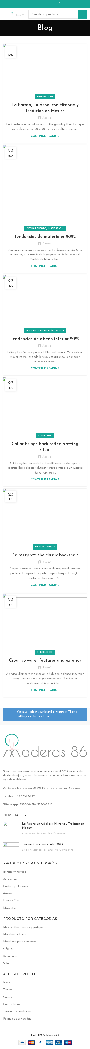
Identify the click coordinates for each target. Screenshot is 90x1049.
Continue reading (45, 136)
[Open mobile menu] (5, 14)
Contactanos (11, 1004)
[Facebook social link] (33, 4)
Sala (6, 963)
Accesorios (10, 879)
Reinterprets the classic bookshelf (45, 555)
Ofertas (8, 949)
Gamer (7, 893)
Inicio (6, 982)
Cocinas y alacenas (15, 886)
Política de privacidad (17, 1018)
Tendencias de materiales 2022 (45, 237)
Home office (11, 900)
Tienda (7, 989)
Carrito (8, 997)
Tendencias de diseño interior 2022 (45, 339)
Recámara (10, 956)
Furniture (45, 435)
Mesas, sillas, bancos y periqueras (24, 927)
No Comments (57, 834)
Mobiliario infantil (14, 934)
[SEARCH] (82, 14)
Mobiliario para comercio (19, 941)
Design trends (36, 228)
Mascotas (9, 908)
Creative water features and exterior (45, 660)
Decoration (34, 330)
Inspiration (45, 96)
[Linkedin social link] (44, 4)
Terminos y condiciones (18, 1011)
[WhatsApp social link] (49, 4)
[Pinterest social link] (38, 4)
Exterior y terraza (14, 871)
